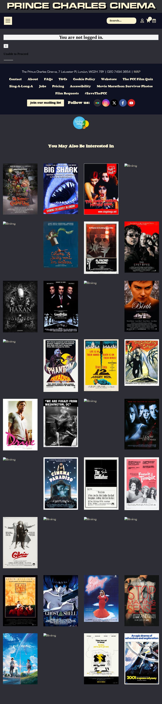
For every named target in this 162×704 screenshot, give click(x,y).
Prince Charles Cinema (81, 6)
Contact (15, 79)
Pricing (58, 86)
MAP (137, 71)
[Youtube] (131, 103)
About (33, 79)
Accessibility (80, 86)
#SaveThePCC (96, 93)
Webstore (109, 79)
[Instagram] (106, 103)
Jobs (42, 86)
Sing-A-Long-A (21, 86)
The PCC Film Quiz (138, 79)
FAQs (48, 79)
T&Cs (63, 79)
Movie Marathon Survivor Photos (125, 86)
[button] (8, 21)
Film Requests (67, 93)
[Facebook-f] (123, 103)
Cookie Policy (84, 79)
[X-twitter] (114, 103)
